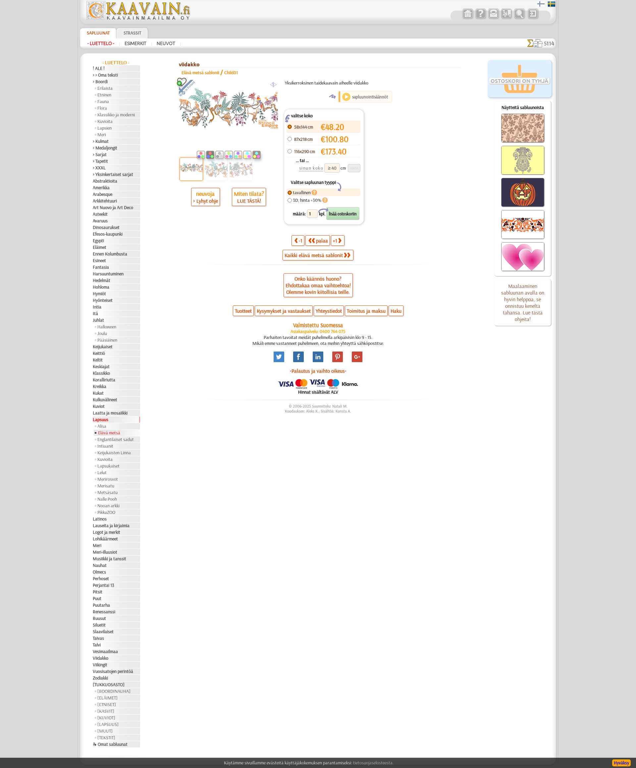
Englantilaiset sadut (115, 439)
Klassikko (101, 373)
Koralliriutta (104, 380)
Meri (101, 134)
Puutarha (101, 605)
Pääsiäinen (107, 340)
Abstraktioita (105, 181)
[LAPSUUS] (108, 724)
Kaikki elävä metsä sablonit (314, 255)
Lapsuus (100, 419)
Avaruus (100, 221)
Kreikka (99, 386)
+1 (335, 240)
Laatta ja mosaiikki (110, 413)
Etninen (104, 95)
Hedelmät (101, 280)
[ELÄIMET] (107, 698)
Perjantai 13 (103, 585)
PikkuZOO (106, 512)
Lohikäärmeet (105, 539)
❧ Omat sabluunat (110, 744)
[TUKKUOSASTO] (109, 684)
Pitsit (97, 592)
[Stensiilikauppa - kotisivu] (137, 18)
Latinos (100, 519)
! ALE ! (99, 68)
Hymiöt (99, 294)
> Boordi (100, 81)
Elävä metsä (109, 433)
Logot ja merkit (106, 532)
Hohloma (101, 287)
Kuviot (99, 406)
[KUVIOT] (106, 718)
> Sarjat (100, 154)
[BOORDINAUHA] (114, 691)
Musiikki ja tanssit (109, 559)
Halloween (106, 327)
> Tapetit (100, 161)
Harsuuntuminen (108, 274)
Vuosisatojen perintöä (113, 671)
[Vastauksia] (480, 18)
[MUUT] (105, 731)
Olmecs (99, 572)
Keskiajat (101, 366)
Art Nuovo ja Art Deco (113, 207)
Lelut (102, 472)
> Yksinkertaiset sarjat (113, 174)
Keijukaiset (103, 347)
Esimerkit (135, 43)
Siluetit (99, 625)
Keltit (98, 360)
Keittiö (99, 353)
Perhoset (101, 578)
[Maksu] (506, 18)
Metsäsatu (107, 492)
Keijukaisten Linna (114, 453)
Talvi (97, 645)
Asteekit (100, 214)
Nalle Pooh (107, 499)
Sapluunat (98, 33)
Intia (97, 307)
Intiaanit (105, 446)
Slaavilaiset (103, 631)
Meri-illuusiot (105, 552)
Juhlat (98, 320)
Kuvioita (105, 121)
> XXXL (99, 168)
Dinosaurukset (106, 227)
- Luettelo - (100, 43)
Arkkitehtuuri (105, 201)
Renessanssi (104, 612)
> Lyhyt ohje (205, 200)
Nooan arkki (108, 506)
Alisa (101, 426)
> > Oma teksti (105, 75)
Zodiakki (100, 678)
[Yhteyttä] (493, 18)
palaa (322, 240)
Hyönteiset (103, 300)
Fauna (103, 101)
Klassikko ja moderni (116, 115)
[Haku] (519, 18)
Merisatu (105, 486)
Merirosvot (107, 479)
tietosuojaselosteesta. (373, 763)
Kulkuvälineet (105, 400)
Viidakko (100, 658)
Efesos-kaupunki (108, 234)
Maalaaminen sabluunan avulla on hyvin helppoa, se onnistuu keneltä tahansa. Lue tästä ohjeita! (522, 302)
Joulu (102, 333)
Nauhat (100, 565)
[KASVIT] (105, 711)
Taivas (98, 638)
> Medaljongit (105, 148)
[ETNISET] (106, 704)
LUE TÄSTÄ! (249, 200)
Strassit (132, 33)
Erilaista (105, 88)
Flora (102, 108)
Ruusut (99, 618)
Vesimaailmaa (105, 651)
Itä (95, 313)
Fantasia (101, 267)
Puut (97, 598)
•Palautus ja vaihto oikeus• (318, 370)
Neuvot (166, 43)
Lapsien (104, 128)
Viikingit (100, 665)
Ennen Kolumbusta (110, 254)
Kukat (98, 393)
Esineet (99, 260)
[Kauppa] (467, 18)
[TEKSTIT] (106, 738)
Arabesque (102, 194)
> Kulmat (101, 141)
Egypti (98, 241)
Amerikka (101, 188)
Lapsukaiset (108, 466)
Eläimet (99, 247)
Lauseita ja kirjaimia (111, 525)
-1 (300, 240)
